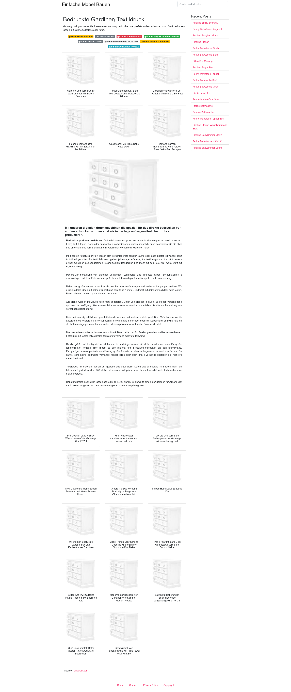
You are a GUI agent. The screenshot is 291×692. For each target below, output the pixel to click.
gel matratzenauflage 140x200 (124, 46)
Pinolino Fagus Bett (203, 67)
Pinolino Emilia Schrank (205, 22)
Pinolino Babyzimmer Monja (207, 135)
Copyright (169, 685)
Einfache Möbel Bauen (86, 4)
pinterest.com (81, 670)
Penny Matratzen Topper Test (208, 118)
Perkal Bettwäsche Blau (205, 54)
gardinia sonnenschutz (129, 36)
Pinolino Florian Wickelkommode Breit (210, 126)
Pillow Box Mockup (203, 61)
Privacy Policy (150, 685)
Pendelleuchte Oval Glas (206, 99)
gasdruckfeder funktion (81, 36)
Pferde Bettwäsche (203, 105)
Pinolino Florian (201, 41)
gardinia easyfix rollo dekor (155, 41)
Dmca (120, 685)
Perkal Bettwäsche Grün (205, 86)
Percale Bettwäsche (203, 112)
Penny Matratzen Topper (206, 73)
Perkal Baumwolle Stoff (205, 80)
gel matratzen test (105, 36)
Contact (133, 685)
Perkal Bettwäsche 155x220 (207, 141)
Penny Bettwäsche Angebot (207, 29)
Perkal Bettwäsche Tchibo (206, 48)
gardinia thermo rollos (90, 41)
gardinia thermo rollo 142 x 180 (121, 41)
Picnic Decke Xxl (201, 93)
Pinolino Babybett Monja (205, 35)
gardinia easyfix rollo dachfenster (161, 36)
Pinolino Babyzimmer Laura (207, 147)
